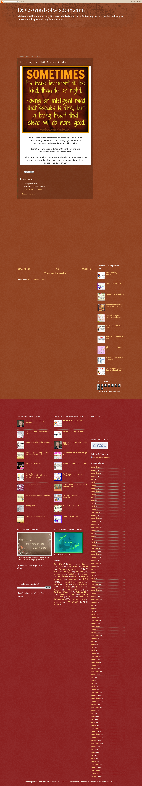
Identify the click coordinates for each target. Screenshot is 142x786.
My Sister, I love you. (34, 463)
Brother (72, 564)
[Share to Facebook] (31, 172)
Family (66, 572)
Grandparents (59, 574)
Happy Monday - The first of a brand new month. (114, 370)
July (92, 479)
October (94, 476)
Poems (56, 590)
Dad (61, 566)
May (92, 503)
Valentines (74, 599)
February (94, 512)
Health (74, 576)
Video (84, 599)
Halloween (84, 574)
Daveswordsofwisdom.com (51, 9)
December (95, 467)
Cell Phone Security (113, 283)
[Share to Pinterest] (33, 172)
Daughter (73, 566)
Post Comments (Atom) (36, 280)
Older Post (87, 268)
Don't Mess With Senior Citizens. (115, 327)
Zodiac (56, 604)
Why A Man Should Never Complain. (72, 496)
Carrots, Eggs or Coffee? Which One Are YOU (75, 485)
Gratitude (71, 574)
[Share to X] (29, 172)
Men (60, 587)
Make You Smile (80, 584)
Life (85, 578)
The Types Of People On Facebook (72, 475)
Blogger (115, 782)
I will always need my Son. (36, 516)
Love (56, 584)
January (94, 470)
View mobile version (55, 273)
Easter (85, 566)
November (95, 494)
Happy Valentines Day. (115, 294)
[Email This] (25, 172)
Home (56, 268)
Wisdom (73, 601)
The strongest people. (34, 485)
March (93, 485)
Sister (62, 595)
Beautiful (58, 564)
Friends (79, 572)
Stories (72, 597)
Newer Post (23, 268)
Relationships (82, 592)
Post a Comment (28, 194)
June (93, 500)
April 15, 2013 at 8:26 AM (33, 189)
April (93, 482)
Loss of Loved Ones (73, 582)
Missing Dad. (30, 506)
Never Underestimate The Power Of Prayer (114, 305)
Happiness (62, 576)
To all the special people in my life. (37, 432)
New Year (80, 587)
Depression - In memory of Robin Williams (38, 422)
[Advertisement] (71, 37)
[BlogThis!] (27, 172)
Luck (66, 585)
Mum (68, 587)
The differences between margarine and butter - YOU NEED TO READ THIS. (36, 476)
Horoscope (73, 579)
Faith (56, 572)
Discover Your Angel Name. (114, 348)
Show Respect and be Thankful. (38, 495)
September (95, 527)
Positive (72, 589)
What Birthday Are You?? (113, 274)
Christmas (83, 564)
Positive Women (62, 592)
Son (72, 594)
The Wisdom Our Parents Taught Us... (113, 316)
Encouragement (68, 569)
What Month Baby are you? (114, 337)
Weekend (58, 602)
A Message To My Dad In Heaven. (114, 358)
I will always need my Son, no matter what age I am (37, 454)
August (94, 530)
